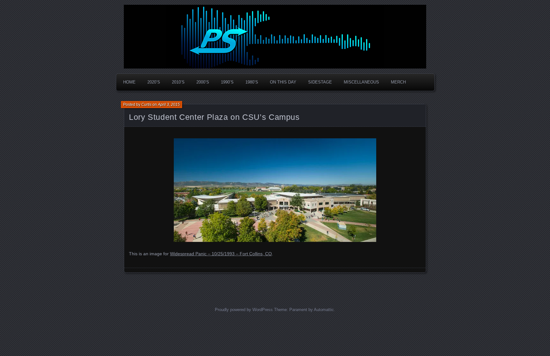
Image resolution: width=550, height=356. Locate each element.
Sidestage (320, 82)
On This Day (283, 82)
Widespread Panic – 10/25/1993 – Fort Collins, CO (221, 253)
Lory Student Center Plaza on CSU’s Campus (214, 117)
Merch (398, 82)
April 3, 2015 (169, 104)
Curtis (146, 104)
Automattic (324, 309)
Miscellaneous (361, 82)
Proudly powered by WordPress (244, 309)
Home (129, 82)
